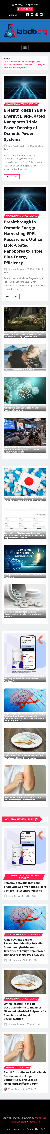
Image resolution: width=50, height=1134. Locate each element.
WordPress (40, 1117)
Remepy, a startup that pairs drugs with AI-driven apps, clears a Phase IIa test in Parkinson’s (25, 886)
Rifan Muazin (14, 960)
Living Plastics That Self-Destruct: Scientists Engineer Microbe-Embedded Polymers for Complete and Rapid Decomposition (25, 1011)
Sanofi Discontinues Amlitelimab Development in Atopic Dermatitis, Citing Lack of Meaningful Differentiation (25, 1077)
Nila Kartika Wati (16, 146)
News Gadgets (17, 1121)
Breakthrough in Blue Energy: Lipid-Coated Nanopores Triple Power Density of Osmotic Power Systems (24, 64)
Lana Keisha (14, 896)
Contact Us (32, 1129)
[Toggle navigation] (25, 47)
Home (7, 58)
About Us (19, 1129)
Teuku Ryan (13, 1089)
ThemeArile (34, 1121)
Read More (11, 176)
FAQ (43, 1129)
